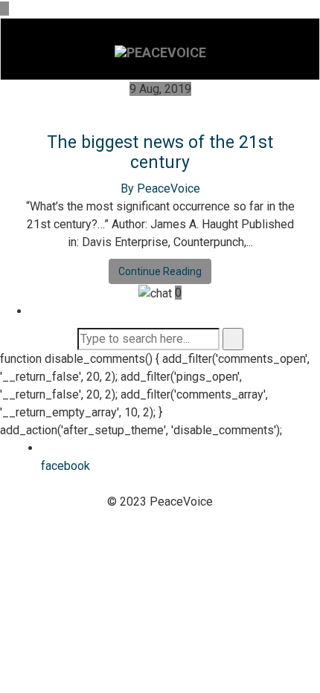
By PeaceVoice (160, 188)
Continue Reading (160, 271)
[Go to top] (4, 8)
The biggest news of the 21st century (160, 152)
